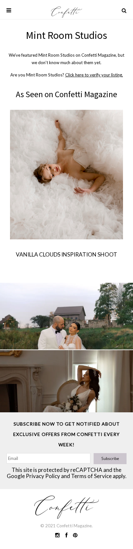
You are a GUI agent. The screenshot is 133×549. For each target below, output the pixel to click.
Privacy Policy (43, 476)
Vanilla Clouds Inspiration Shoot (66, 254)
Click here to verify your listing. (94, 74)
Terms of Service (91, 476)
